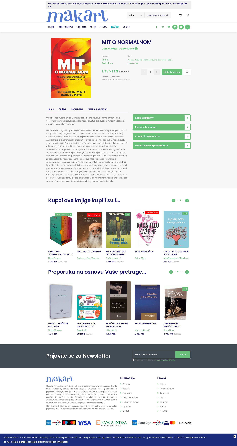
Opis (51, 108)
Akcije (162, 397)
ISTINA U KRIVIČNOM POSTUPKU (58, 325)
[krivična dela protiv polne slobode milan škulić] (118, 300)
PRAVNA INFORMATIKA (146, 323)
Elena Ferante (54, 258)
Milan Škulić (111, 330)
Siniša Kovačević (113, 258)
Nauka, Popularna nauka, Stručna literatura (147, 60)
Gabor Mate (126, 48)
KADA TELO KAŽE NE (144, 251)
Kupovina (127, 393)
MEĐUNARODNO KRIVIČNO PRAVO (172, 325)
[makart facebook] (156, 26)
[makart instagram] (162, 26)
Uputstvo (127, 406)
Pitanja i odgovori (98, 108)
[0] (188, 15)
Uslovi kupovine (130, 397)
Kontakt (126, 388)
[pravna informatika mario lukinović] (147, 302)
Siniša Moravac (55, 330)
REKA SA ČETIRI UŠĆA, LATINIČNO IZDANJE (116, 253)
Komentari (77, 108)
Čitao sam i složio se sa (155, 360)
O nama (126, 384)
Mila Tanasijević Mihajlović (176, 258)
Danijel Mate (110, 48)
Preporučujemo (167, 388)
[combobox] (135, 15)
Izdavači (163, 411)
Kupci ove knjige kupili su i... (84, 200)
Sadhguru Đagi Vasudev (88, 258)
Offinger (164, 402)
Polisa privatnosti (131, 402)
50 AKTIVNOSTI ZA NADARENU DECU (86, 325)
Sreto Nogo (169, 330)
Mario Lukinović (142, 330)
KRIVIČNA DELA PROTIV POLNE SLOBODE (117, 325)
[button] (173, 200)
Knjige (163, 384)
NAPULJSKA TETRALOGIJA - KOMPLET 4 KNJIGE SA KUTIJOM (60, 253)
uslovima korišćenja (166, 360)
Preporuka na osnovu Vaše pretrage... (97, 272)
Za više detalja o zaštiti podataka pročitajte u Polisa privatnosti (36, 441)
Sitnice (163, 406)
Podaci (62, 108)
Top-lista (164, 393)
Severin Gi (81, 330)
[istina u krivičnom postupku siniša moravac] (60, 301)
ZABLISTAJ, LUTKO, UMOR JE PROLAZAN (176, 253)
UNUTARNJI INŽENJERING (89, 251)
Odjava (126, 411)
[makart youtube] (168, 26)
